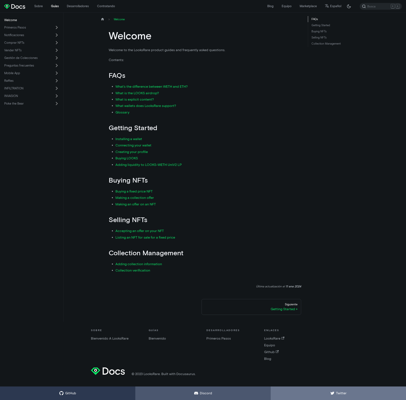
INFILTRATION (13, 88)
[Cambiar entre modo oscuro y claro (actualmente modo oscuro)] (349, 6)
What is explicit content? (134, 99)
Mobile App (12, 73)
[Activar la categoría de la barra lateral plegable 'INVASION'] (56, 96)
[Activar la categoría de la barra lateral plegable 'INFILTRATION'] (56, 88)
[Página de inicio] (103, 19)
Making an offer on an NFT (135, 204)
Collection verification (132, 270)
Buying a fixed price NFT (134, 191)
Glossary (122, 112)
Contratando (106, 6)
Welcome (10, 20)
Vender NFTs (13, 50)
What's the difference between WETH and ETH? (151, 87)
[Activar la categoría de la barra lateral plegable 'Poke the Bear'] (56, 103)
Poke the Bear (14, 103)
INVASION (11, 96)
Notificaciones (14, 35)
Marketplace (308, 6)
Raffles (9, 81)
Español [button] (335, 6)
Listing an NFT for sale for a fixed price (145, 237)
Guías (55, 6)
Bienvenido (157, 338)
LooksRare (272, 338)
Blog (270, 6)
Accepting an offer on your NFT (139, 231)
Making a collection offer (134, 198)
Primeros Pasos (15, 27)
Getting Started (320, 25)
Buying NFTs (318, 31)
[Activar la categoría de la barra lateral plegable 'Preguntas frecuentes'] (56, 65)
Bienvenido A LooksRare (110, 338)
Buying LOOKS (126, 158)
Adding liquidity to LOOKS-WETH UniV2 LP (148, 165)
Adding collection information (138, 264)
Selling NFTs (318, 37)
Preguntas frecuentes (19, 65)
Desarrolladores (78, 6)
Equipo (287, 6)
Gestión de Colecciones (21, 58)
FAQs (314, 19)
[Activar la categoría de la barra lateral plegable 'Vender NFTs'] (56, 50)
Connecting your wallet (133, 145)
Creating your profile (131, 152)
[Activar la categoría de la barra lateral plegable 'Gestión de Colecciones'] (56, 58)
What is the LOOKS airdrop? (137, 93)
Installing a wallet (128, 139)
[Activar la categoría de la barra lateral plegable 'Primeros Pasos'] (56, 27)
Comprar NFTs (14, 43)
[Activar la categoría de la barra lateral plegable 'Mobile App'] (56, 73)
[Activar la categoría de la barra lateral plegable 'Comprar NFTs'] (56, 42)
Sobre (38, 6)
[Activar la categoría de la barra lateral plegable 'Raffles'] (56, 80)
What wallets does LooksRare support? (145, 106)
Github (269, 352)
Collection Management (326, 43)
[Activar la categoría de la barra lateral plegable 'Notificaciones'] (56, 35)
